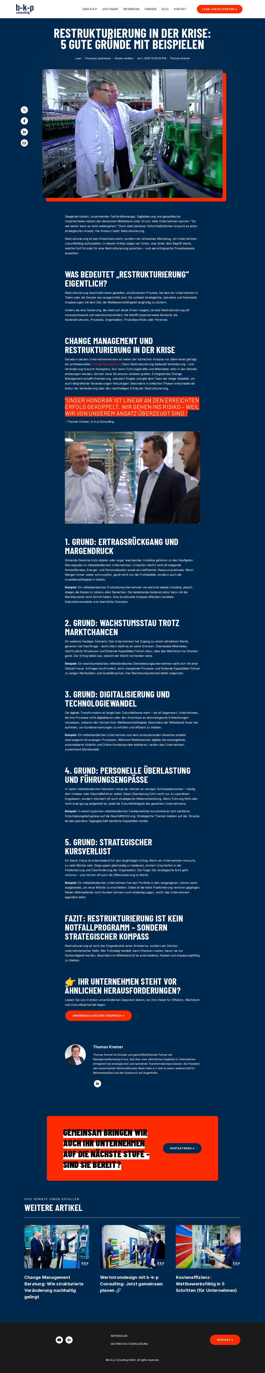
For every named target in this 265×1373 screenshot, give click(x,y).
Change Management (106, 364)
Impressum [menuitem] (119, 1336)
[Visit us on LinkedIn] (69, 1340)
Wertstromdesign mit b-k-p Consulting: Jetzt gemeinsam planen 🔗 (131, 1284)
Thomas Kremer (180, 58)
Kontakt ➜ (225, 1339)
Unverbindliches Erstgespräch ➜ (98, 1015)
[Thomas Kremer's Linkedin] (97, 1083)
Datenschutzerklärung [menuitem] (129, 1344)
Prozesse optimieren (98, 58)
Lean (78, 58)
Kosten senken (124, 58)
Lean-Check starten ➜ (219, 9)
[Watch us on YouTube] (59, 1340)
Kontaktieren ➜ (182, 1148)
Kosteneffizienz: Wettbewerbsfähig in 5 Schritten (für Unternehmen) (206, 1284)
